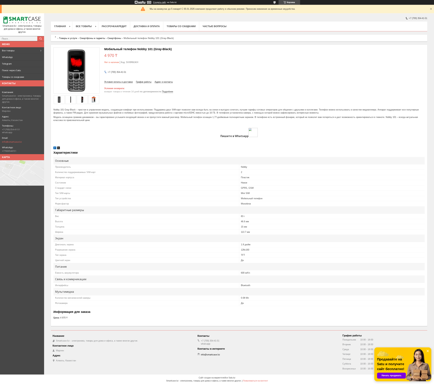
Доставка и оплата (147, 26)
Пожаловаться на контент (255, 381)
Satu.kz (232, 378)
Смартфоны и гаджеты (92, 38)
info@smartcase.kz (12, 141)
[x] (58, 148)
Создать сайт (159, 2)
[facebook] (54, 148)
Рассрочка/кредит (114, 26)
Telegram (7, 63)
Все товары (8, 50)
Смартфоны (114, 38)
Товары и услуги (68, 38)
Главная (60, 26)
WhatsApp (7, 57)
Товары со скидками (13, 76)
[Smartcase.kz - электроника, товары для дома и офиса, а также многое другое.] (22, 20)
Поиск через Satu (11, 70)
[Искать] (40, 38)
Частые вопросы (214, 26)
